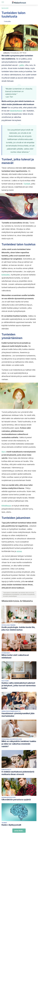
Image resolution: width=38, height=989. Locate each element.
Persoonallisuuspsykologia (12, 739)
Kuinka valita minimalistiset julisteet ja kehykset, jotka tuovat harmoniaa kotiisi (19, 685)
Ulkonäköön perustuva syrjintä (16, 799)
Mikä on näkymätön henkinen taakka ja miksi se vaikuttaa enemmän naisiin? (19, 744)
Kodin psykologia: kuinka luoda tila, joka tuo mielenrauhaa (18, 628)
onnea (19, 551)
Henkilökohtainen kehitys (11, 711)
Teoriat (4, 822)
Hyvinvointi (5, 8)
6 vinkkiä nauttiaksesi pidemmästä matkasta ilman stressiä (18, 773)
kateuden (6, 275)
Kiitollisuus (6, 506)
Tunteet (26, 184)
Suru (4, 452)
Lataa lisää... (19, 831)
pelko (21, 65)
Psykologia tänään (8, 625)
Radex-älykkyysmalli (11, 825)
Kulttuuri (5, 681)
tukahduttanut (16, 111)
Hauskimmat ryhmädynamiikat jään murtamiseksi (18, 714)
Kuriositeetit (6, 769)
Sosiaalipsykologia (8, 797)
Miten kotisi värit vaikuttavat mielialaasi (15, 656)
